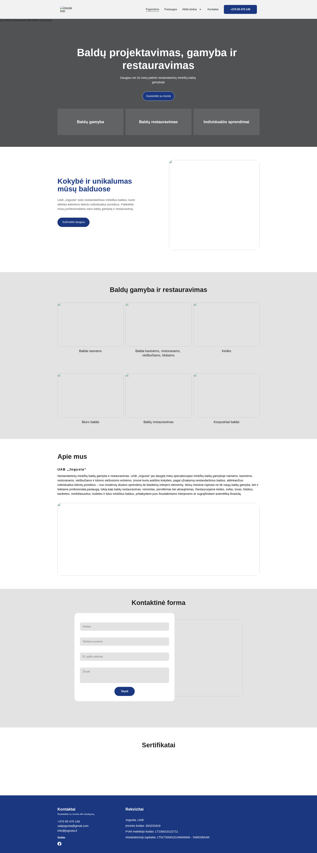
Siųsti (124, 691)
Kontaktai (213, 9)
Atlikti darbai (189, 9)
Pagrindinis (152, 9)
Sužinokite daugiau (73, 222)
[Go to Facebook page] (59, 844)
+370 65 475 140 (240, 9)
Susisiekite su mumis (158, 96)
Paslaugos (170, 9)
